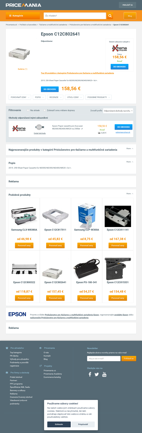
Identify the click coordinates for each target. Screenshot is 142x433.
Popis (38, 97)
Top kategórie (16, 352)
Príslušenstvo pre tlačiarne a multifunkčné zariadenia (90, 25)
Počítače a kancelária (28, 25)
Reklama (13, 394)
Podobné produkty (97, 97)
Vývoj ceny (73, 97)
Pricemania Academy (53, 374)
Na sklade (35, 110)
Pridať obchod (16, 377)
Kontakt (47, 356)
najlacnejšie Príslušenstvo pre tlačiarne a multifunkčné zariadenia (59, 318)
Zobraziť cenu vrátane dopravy (61, 110)
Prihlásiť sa (128, 5)
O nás (46, 352)
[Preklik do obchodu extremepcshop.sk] (19, 128)
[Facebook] (90, 375)
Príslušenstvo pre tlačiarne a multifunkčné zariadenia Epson (72, 315)
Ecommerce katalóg (52, 377)
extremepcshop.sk (123, 132)
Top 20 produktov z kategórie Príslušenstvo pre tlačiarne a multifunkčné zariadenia (77, 73)
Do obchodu (119, 67)
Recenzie (54, 97)
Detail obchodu (40, 133)
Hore (128, 148)
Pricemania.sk (11, 25)
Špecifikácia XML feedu (20, 387)
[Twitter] (96, 375)
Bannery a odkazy (17, 390)
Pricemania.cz (50, 370)
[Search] (110, 15)
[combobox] (118, 110)
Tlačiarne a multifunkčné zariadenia (53, 25)
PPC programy (16, 384)
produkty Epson (121, 315)
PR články (14, 356)
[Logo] (120, 48)
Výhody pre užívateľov (19, 359)
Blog (130, 16)
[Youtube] (104, 375)
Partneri (13, 380)
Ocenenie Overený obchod (21, 397)
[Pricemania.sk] (23, 5)
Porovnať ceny (18, 97)
